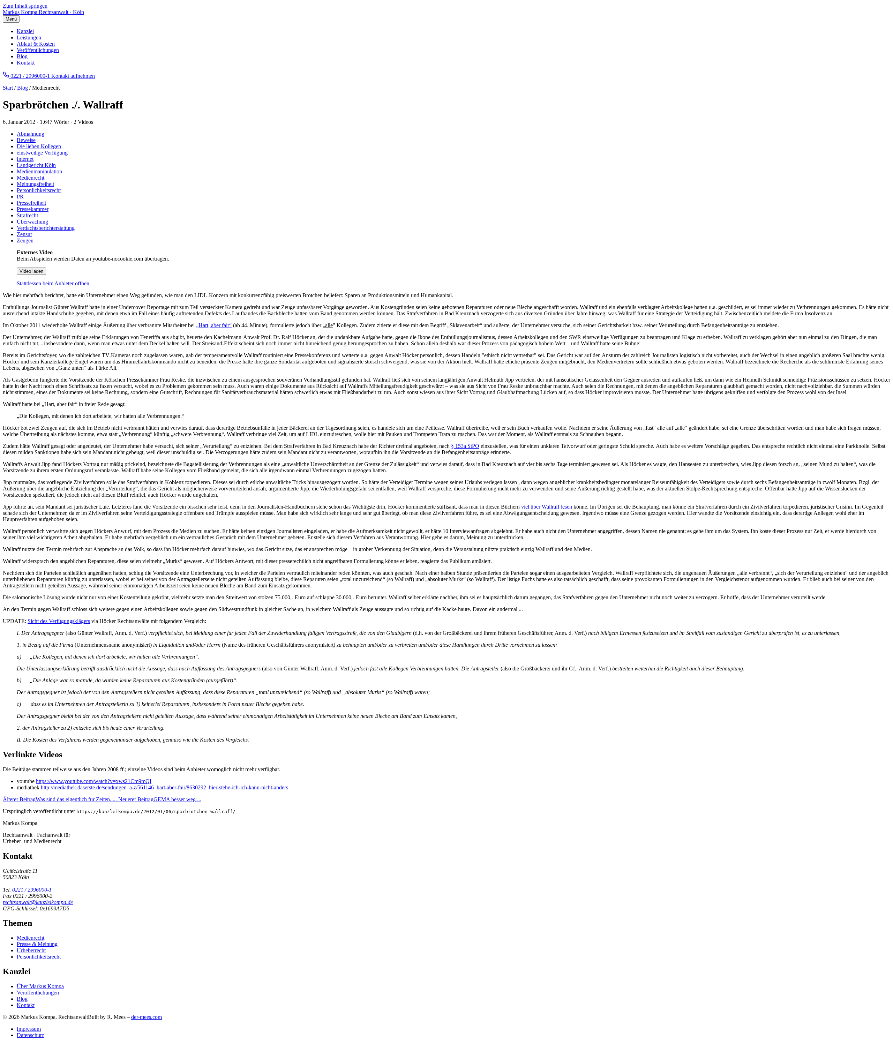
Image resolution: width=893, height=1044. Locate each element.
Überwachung (32, 222)
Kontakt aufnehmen (73, 76)
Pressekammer (32, 209)
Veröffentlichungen (38, 50)
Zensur (24, 234)
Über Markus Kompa (40, 986)
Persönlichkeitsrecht (39, 190)
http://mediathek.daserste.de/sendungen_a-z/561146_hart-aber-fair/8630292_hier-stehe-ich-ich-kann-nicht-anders (164, 787)
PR (20, 197)
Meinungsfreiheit (35, 184)
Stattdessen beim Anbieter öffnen (53, 283)
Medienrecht (30, 178)
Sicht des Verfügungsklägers (59, 621)
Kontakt (26, 63)
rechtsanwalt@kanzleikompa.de (38, 902)
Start (8, 88)
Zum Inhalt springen (25, 6)
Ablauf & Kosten (36, 44)
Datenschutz (30, 1035)
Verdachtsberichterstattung (46, 228)
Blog (22, 56)
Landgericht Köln (36, 165)
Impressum (29, 1029)
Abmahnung (30, 134)
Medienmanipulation (39, 171)
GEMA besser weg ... (159, 799)
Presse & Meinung (37, 944)
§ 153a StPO (465, 446)
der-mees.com (146, 1017)
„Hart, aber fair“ (214, 325)
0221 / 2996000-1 (32, 890)
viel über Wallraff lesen (546, 507)
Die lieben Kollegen (39, 146)
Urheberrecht (31, 950)
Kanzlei (25, 31)
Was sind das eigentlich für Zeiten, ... (60, 799)
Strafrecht (27, 215)
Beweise (26, 140)
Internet (25, 159)
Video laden (31, 271)
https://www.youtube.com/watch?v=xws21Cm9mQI (93, 781)
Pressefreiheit (31, 203)
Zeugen (25, 240)
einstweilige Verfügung (42, 153)
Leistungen (29, 37)
